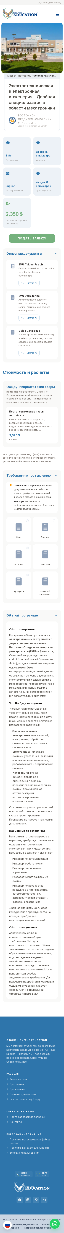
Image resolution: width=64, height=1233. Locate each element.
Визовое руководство (23, 1094)
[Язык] (7, 1225)
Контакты (16, 1121)
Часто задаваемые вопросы (27, 1117)
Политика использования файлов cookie (30, 1141)
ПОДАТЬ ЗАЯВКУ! (32, 238)
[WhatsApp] (36, 1200)
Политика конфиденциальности (29, 1147)
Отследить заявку (51, 2)
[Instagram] (28, 1200)
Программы (24, 75)
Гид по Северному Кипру (25, 1099)
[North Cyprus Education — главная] (20, 13)
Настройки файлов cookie (37, 1227)
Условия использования (24, 1152)
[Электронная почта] (44, 1200)
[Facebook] (20, 1200)
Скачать (31, 282)
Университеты (18, 1079)
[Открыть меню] (57, 12)
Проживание (17, 1089)
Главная (11, 75)
